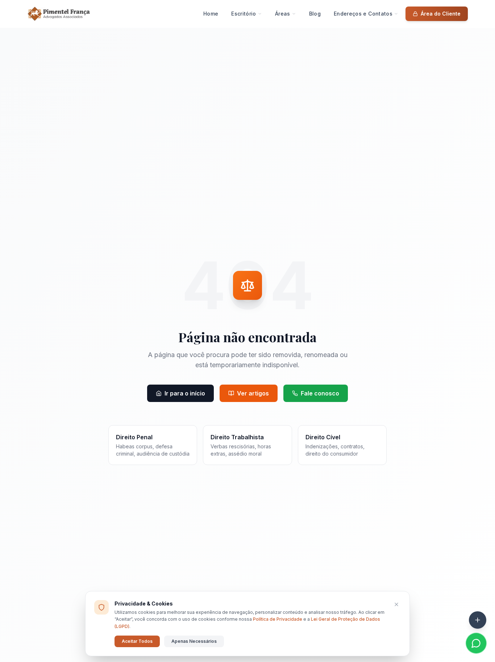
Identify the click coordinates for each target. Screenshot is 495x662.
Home (210, 14)
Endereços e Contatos (363, 14)
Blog (315, 14)
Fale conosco (320, 393)
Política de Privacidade (277, 619)
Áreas (282, 14)
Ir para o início (185, 393)
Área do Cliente (441, 14)
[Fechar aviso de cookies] (396, 604)
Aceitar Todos (137, 641)
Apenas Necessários (194, 641)
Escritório (243, 14)
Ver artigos (253, 393)
